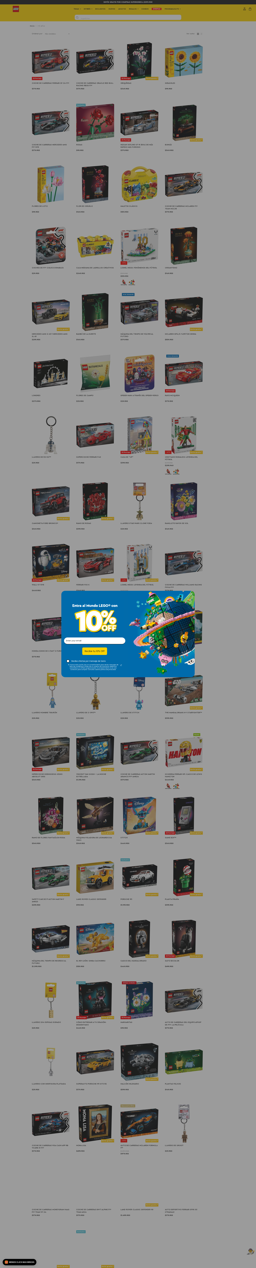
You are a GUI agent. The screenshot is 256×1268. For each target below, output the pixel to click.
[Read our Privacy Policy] (121, 665)
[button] (19, 1262)
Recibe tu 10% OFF (95, 651)
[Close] (191, 594)
